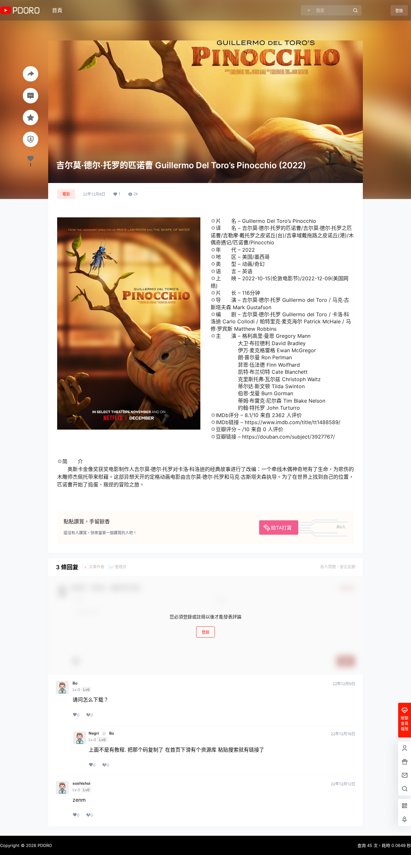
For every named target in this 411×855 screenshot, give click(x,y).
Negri (94, 733)
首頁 (57, 10)
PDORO (44, 845)
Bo (75, 683)
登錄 (399, 10)
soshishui (81, 783)
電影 (66, 194)
